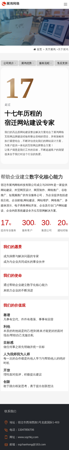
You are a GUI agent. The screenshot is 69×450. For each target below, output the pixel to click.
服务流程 (44, 63)
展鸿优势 (26, 63)
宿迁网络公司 (11, 3)
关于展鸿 (50, 49)
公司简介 (8, 63)
